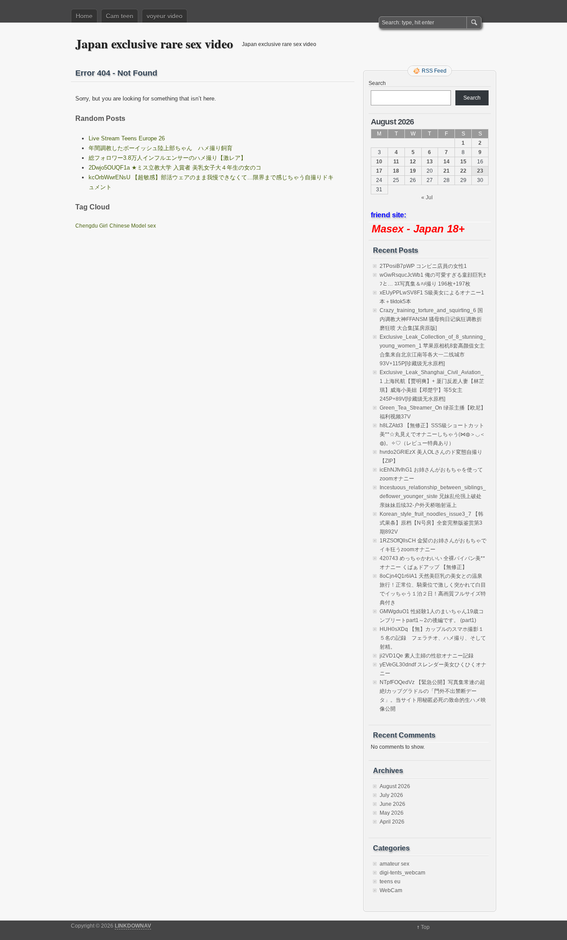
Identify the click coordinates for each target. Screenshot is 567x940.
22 (463, 171)
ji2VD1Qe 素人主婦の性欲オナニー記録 (427, 656)
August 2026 (395, 786)
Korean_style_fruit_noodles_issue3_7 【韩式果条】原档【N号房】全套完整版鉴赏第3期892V (431, 523)
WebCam (391, 890)
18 (396, 171)
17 (379, 171)
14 (446, 162)
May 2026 (392, 813)
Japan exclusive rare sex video (154, 44)
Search (377, 83)
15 (463, 162)
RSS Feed (434, 71)
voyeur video (165, 15)
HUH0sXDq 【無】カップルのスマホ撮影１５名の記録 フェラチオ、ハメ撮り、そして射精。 (433, 638)
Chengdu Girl (91, 226)
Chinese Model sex (132, 226)
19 (413, 171)
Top (425, 927)
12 (413, 162)
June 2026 (392, 804)
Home (84, 15)
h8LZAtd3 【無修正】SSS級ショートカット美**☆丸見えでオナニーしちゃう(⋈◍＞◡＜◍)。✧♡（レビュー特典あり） (432, 434)
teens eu (390, 881)
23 (480, 171)
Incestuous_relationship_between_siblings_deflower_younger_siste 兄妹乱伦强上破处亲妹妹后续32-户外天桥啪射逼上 (433, 496)
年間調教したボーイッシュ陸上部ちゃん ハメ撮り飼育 (161, 148)
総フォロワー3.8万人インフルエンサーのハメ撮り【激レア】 (167, 158)
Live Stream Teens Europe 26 (127, 138)
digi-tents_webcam (402, 873)
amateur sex (394, 864)
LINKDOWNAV (133, 926)
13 (430, 162)
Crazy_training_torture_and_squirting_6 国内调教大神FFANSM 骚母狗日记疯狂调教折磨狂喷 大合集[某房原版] (431, 319)
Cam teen (119, 15)
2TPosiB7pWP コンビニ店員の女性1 (423, 266)
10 (379, 162)
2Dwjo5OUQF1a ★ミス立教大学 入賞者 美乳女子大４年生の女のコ (175, 167)
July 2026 (391, 795)
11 (396, 162)
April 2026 (392, 822)
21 (446, 171)
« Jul (427, 197)
